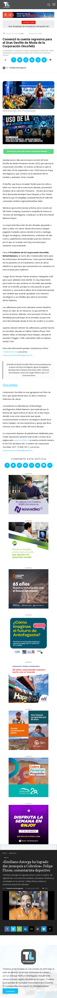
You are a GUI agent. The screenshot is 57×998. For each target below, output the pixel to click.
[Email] (38, 59)
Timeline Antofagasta (17, 68)
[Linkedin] (32, 59)
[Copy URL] (49, 465)
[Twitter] (19, 59)
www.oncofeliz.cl (21, 440)
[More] (50, 59)
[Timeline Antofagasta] (4, 68)
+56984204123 (10, 351)
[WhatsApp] (25, 59)
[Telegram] (43, 465)
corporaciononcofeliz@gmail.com (17, 355)
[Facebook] (13, 59)
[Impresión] (44, 59)
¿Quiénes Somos (41, 986)
